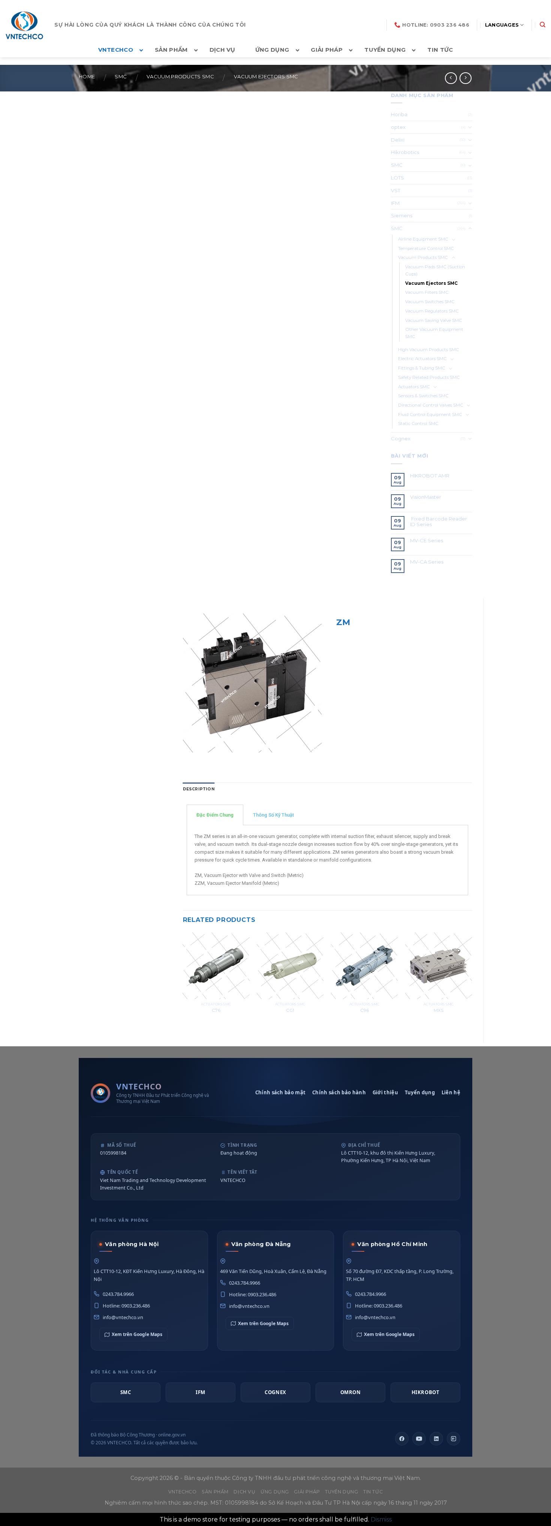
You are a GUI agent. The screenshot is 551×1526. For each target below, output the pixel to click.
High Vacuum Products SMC (428, 349)
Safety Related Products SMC (429, 377)
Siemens (401, 215)
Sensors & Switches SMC (423, 395)
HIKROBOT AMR (429, 476)
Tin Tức (373, 1492)
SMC (121, 76)
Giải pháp (307, 1492)
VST (395, 190)
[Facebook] (402, 1438)
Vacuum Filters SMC (427, 292)
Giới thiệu (385, 1092)
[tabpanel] (328, 860)
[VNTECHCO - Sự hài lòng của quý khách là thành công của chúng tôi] (24, 25)
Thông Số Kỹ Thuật (273, 815)
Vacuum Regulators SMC (432, 311)
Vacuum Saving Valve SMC (433, 320)
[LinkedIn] (436, 1438)
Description (199, 789)
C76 (216, 1010)
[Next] (471, 981)
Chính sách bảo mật (280, 1092)
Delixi (397, 140)
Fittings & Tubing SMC (421, 368)
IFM (395, 203)
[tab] (199, 789)
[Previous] (183, 981)
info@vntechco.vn (123, 1317)
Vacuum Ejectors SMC (266, 76)
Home (87, 76)
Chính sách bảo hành (339, 1092)
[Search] (542, 25)
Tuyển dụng (420, 1092)
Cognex (400, 438)
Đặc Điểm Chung (215, 815)
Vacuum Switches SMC (430, 301)
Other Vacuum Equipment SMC (434, 333)
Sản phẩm (215, 1492)
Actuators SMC (414, 386)
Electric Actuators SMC (422, 358)
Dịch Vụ (244, 1492)
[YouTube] (419, 1438)
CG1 (290, 1010)
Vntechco (182, 1492)
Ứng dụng (275, 1492)
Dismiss (381, 1519)
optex (398, 127)
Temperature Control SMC (426, 248)
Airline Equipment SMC (423, 239)
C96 (364, 1010)
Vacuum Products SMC (180, 76)
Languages (502, 25)
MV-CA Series (426, 562)
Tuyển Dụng (341, 1492)
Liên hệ (451, 1092)
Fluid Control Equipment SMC (430, 414)
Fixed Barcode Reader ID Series (438, 522)
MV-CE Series (426, 540)
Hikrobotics (405, 152)
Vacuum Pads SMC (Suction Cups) (435, 270)
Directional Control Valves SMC (430, 405)
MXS (438, 1010)
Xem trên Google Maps (137, 1334)
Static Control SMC (418, 423)
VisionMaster (425, 497)
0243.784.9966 (118, 1294)
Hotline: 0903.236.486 (126, 1305)
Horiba (399, 114)
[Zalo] (453, 1438)
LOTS (397, 178)
